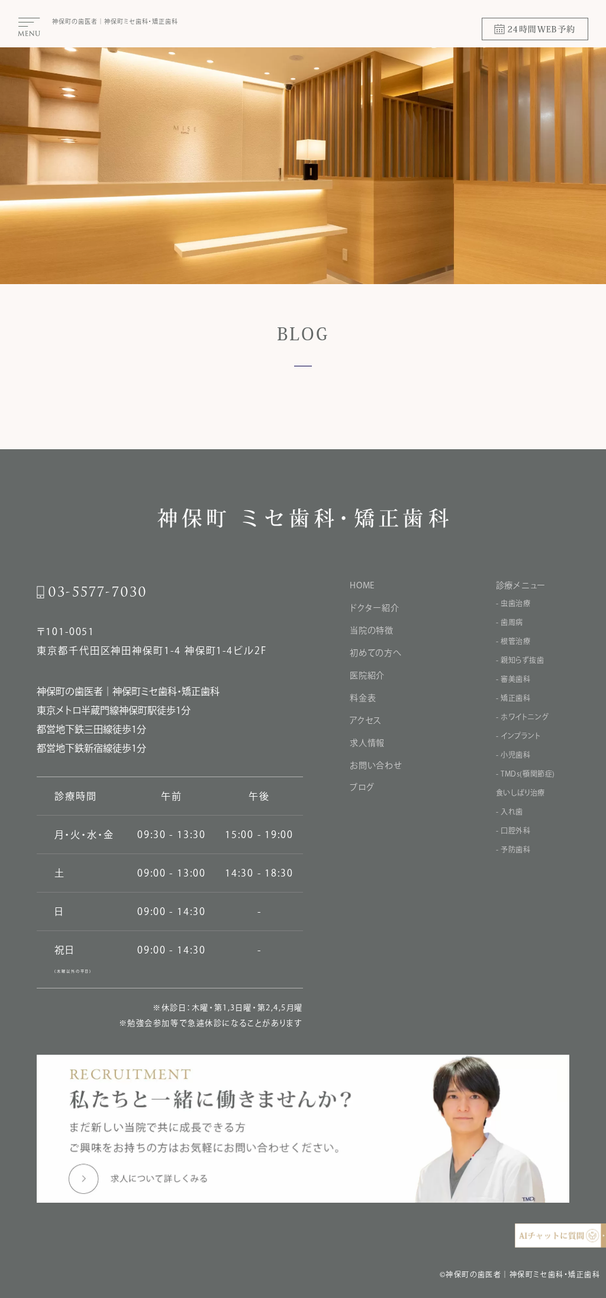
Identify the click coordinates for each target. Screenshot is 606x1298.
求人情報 (367, 743)
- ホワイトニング (522, 716)
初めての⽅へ (375, 653)
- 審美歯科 (513, 678)
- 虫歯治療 (513, 603)
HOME (362, 585)
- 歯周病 (509, 622)
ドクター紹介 (374, 608)
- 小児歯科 (513, 754)
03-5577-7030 (97, 592)
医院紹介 (367, 675)
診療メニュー (521, 585)
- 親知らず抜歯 (520, 660)
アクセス (366, 720)
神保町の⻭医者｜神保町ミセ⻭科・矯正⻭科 (115, 21)
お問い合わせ (376, 765)
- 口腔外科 (513, 830)
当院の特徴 (372, 630)
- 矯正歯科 (513, 697)
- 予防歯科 (513, 849)
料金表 (363, 698)
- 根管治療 (513, 641)
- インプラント (518, 735)
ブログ (362, 787)
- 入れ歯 (509, 811)
